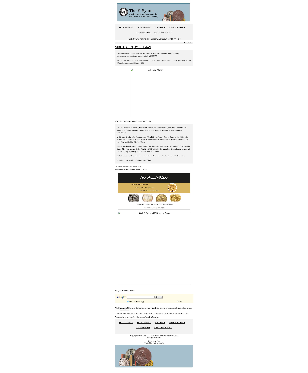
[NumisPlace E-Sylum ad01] (154, 191)
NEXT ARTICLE (144, 27)
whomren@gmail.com (180, 313)
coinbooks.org (125, 310)
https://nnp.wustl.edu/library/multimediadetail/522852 (137, 56)
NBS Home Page (154, 341)
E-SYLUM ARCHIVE (163, 32)
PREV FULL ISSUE (177, 27)
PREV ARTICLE (126, 27)
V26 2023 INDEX (143, 32)
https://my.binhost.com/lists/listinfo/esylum (144, 317)
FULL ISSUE (160, 27)
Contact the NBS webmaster (154, 343)
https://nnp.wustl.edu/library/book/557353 (131, 169)
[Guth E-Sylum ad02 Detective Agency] (154, 248)
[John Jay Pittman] (154, 93)
